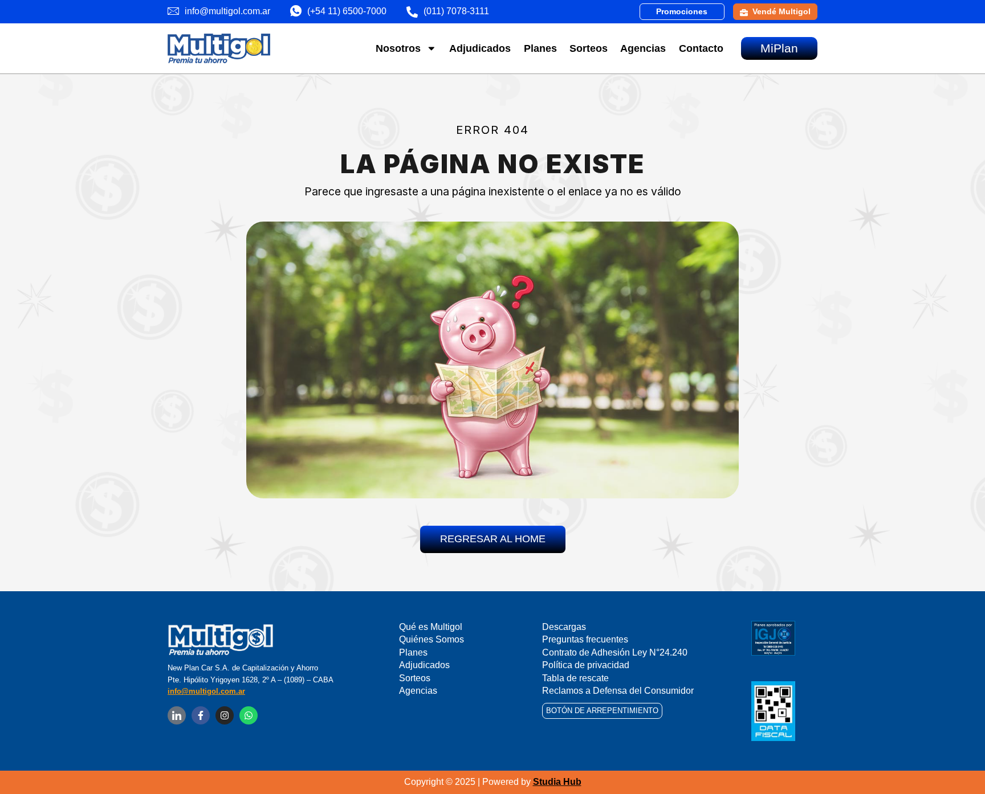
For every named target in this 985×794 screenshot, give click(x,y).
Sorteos (588, 48)
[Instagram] (224, 715)
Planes (540, 48)
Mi (779, 48)
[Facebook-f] (201, 715)
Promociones (681, 11)
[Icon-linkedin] (177, 715)
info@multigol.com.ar (206, 691)
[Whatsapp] (248, 715)
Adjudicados (480, 48)
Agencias (643, 48)
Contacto (701, 48)
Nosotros (398, 48)
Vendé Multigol (781, 11)
